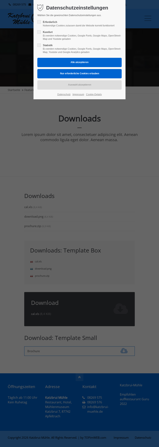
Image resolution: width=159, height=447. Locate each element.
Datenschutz (64, 94)
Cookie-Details (94, 94)
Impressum (78, 94)
